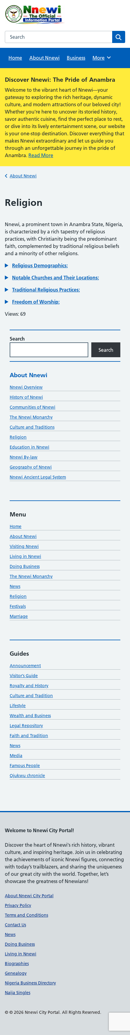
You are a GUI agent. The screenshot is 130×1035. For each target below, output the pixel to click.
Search (17, 339)
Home (15, 58)
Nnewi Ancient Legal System (38, 477)
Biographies (17, 963)
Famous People (25, 765)
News (15, 586)
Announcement (25, 665)
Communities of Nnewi (32, 407)
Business (76, 58)
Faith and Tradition (29, 735)
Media (16, 755)
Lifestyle (18, 705)
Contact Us (15, 925)
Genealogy (16, 973)
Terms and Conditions (26, 915)
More (101, 58)
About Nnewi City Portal (29, 895)
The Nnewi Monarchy (31, 417)
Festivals (18, 606)
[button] (36, 265)
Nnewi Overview (26, 387)
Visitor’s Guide (24, 675)
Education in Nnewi (29, 447)
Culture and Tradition (31, 695)
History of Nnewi (26, 397)
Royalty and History (29, 685)
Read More (40, 155)
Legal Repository (26, 725)
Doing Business (25, 566)
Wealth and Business (30, 715)
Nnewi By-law (23, 457)
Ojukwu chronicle (27, 775)
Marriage (19, 616)
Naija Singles (17, 992)
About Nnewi (44, 58)
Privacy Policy (18, 905)
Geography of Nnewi (31, 467)
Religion (18, 437)
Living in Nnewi (25, 556)
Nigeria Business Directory (30, 983)
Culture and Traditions (32, 427)
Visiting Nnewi (24, 546)
